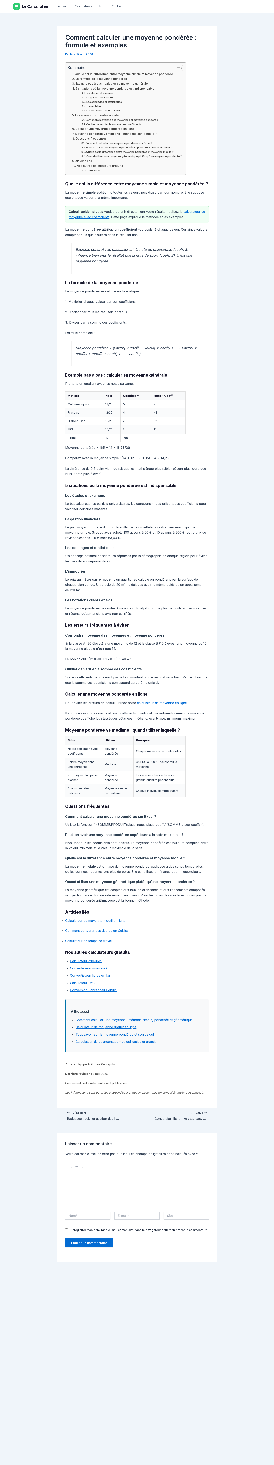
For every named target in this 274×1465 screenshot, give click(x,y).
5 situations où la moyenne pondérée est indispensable (115, 88)
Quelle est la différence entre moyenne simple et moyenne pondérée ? (125, 74)
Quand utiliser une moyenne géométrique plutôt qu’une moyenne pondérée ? (134, 156)
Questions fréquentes (91, 138)
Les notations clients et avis (103, 110)
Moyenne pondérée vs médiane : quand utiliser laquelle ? (116, 133)
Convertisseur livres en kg (90, 975)
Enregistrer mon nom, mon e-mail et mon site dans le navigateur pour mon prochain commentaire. (139, 1230)
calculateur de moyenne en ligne (162, 703)
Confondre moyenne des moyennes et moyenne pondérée (121, 119)
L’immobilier (94, 106)
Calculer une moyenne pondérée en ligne (105, 128)
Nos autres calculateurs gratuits (100, 165)
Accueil (63, 6)
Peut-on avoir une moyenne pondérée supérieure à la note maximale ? (130, 147)
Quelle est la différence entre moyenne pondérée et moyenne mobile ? (130, 151)
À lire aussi (93, 170)
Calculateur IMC (82, 983)
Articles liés (83, 161)
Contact (117, 6)
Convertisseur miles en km (90, 968)
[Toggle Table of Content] (177, 68)
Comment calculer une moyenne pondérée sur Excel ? (118, 143)
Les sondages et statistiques (104, 101)
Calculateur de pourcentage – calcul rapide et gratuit (116, 1042)
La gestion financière (99, 97)
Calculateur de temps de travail (88, 941)
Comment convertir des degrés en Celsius (97, 931)
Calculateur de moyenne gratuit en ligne (106, 1027)
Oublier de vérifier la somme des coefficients (114, 124)
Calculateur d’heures (86, 961)
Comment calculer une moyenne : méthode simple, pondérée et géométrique (134, 1020)
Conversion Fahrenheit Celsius (93, 990)
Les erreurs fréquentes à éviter (97, 115)
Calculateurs (83, 6)
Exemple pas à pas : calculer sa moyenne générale (111, 83)
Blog (102, 6)
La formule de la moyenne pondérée (101, 78)
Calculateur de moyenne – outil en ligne (95, 921)
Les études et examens (100, 93)
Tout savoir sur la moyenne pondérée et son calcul (115, 1034)
